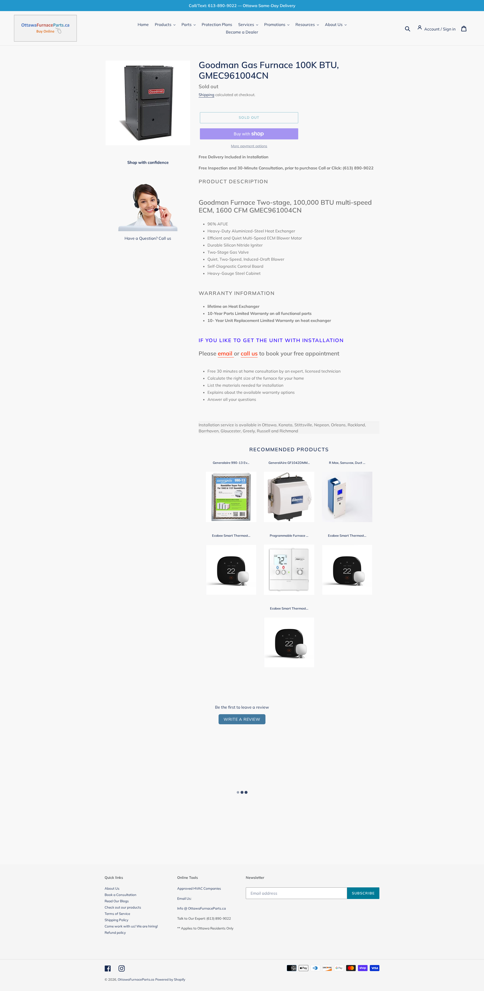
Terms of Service (117, 914)
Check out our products (123, 907)
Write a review (242, 719)
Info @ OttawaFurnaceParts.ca (201, 908)
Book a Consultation (120, 895)
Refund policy (115, 932)
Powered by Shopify (170, 979)
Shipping (206, 94)
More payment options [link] (249, 146)
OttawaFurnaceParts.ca (136, 979)
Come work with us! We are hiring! (131, 926)
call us (249, 353)
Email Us (184, 898)
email (226, 353)
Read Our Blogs (117, 901)
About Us (112, 888)
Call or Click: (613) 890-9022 (346, 167)
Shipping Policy (116, 920)
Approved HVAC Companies (199, 888)
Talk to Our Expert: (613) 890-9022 (204, 918)
